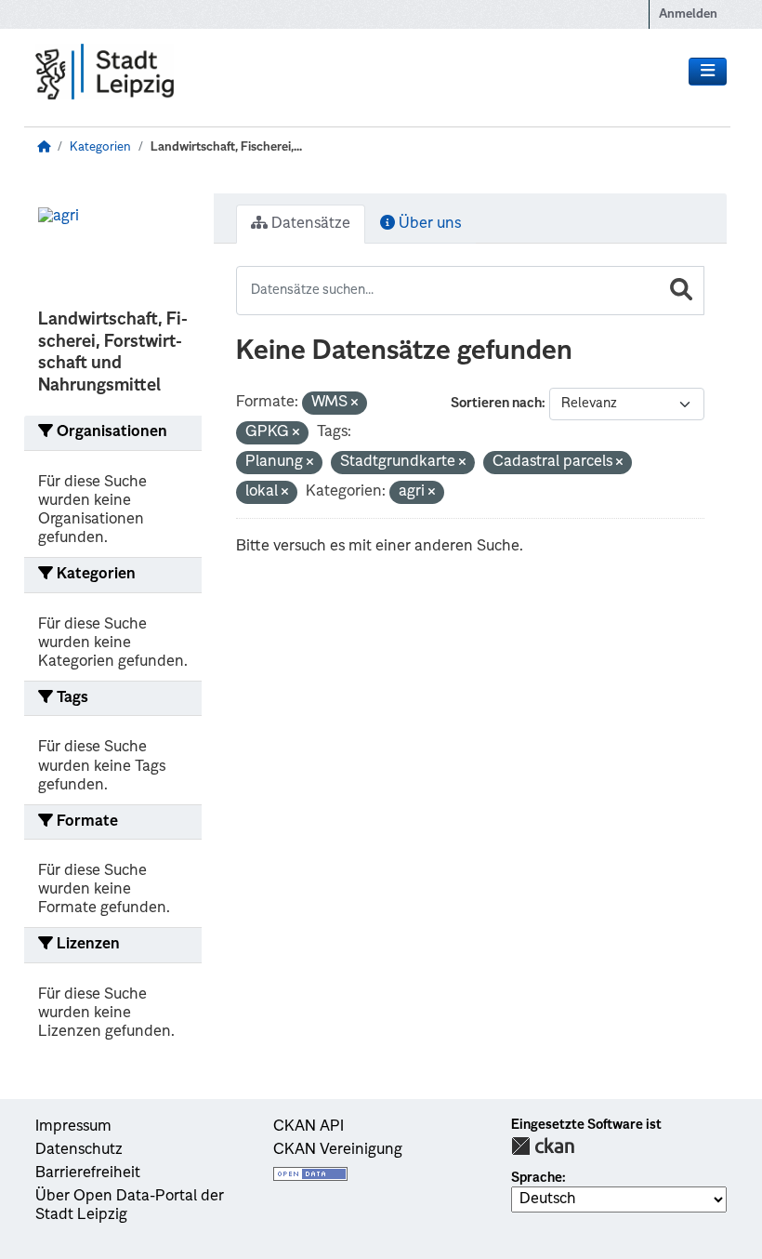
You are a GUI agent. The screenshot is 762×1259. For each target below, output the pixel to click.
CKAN (542, 1146)
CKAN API (308, 1127)
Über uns (428, 224)
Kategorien (100, 147)
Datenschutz (79, 1150)
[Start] (43, 147)
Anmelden (688, 14)
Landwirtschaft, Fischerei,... (226, 147)
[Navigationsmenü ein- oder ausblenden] (708, 72)
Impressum (73, 1127)
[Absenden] (681, 290)
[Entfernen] (354, 404)
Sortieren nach (496, 403)
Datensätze (309, 224)
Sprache (536, 1178)
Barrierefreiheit (87, 1173)
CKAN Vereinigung (337, 1150)
